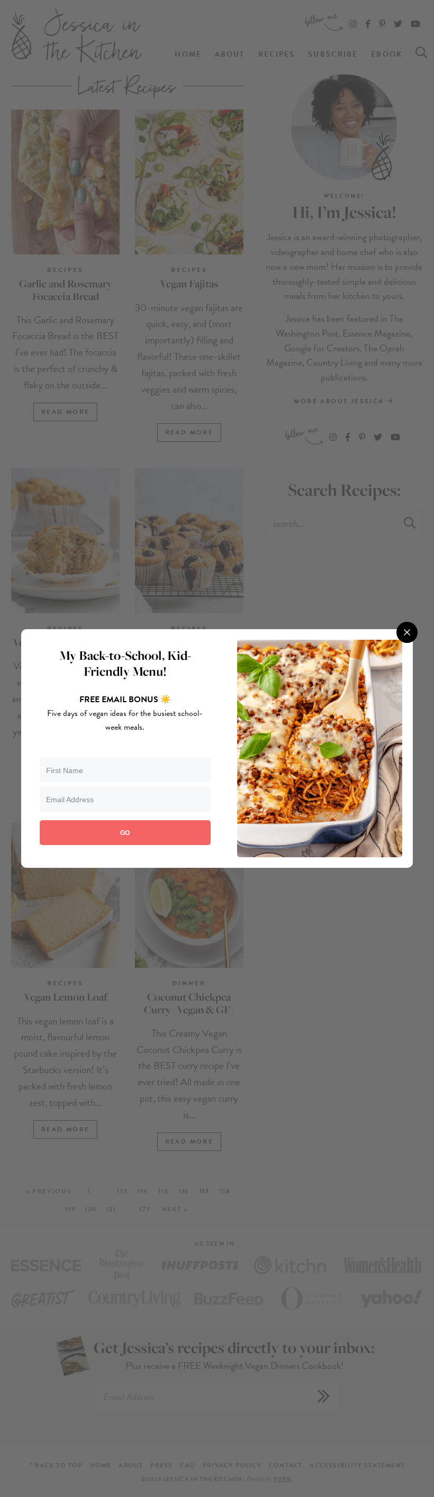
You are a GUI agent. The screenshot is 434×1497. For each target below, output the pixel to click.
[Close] (407, 632)
